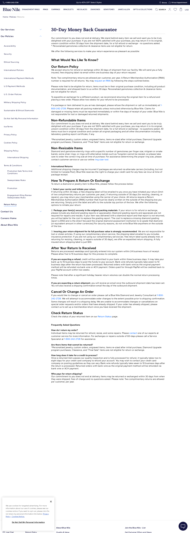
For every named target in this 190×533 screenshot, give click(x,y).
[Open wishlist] (175, 9)
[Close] (51, 502)
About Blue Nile (63, 528)
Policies (12, 17)
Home (5, 17)
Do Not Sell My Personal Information (28, 522)
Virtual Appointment (179, 2)
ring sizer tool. (102, 159)
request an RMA (102, 80)
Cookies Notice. (18, 516)
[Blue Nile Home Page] (11, 9)
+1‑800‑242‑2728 (11, 2)
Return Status (105, 316)
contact (133, 333)
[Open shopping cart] (180, 9)
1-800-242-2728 (72, 339)
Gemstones (108, 9)
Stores (164, 3)
